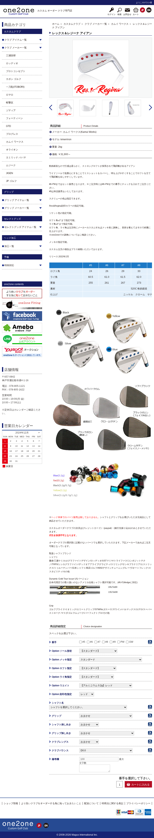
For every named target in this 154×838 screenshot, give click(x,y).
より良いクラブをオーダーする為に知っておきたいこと (51, 803)
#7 (99, 641)
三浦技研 (11, 55)
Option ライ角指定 (62, 676)
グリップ (56, 715)
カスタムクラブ (72, 24)
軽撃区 (9, 102)
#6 (91, 641)
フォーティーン (14, 118)
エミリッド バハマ (16, 157)
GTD (8, 126)
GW (131, 641)
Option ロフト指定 (62, 668)
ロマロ (9, 94)
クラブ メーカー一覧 (96, 24)
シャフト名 (58, 702)
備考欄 (55, 759)
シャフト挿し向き (61, 724)
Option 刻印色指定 (62, 694)
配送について (91, 803)
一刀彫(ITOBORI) (15, 86)
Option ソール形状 (62, 651)
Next (150, 107)
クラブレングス (60, 741)
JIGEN (9, 173)
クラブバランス (60, 750)
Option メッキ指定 (62, 659)
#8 (106, 641)
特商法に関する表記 (112, 803)
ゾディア (11, 110)
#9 (114, 641)
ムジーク (11, 165)
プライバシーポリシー (138, 803)
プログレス (12, 134)
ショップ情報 (11, 803)
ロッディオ (12, 63)
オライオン (12, 149)
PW (122, 641)
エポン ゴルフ (13, 79)
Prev (50, 107)
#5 (83, 641)
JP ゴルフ (11, 181)
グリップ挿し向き (61, 733)
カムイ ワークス (14, 141)
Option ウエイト (60, 685)
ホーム (55, 24)
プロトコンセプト (15, 71)
